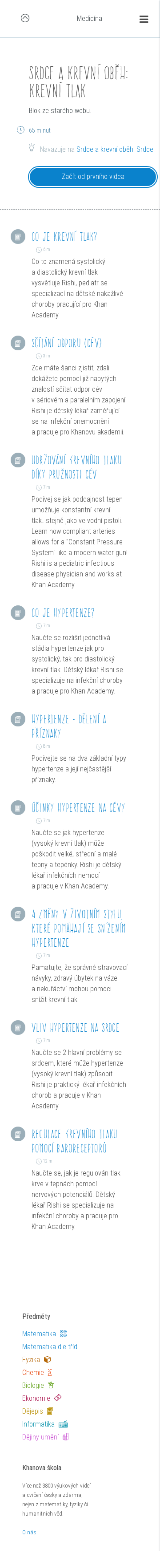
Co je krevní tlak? (65, 237)
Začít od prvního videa (93, 176)
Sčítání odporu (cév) (67, 343)
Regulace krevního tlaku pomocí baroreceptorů (75, 1141)
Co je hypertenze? (63, 613)
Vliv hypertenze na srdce (76, 1028)
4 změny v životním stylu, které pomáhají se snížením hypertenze (79, 928)
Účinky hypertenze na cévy (78, 808)
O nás (29, 1532)
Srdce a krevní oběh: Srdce (114, 149)
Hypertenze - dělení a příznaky (69, 726)
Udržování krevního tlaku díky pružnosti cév (77, 467)
